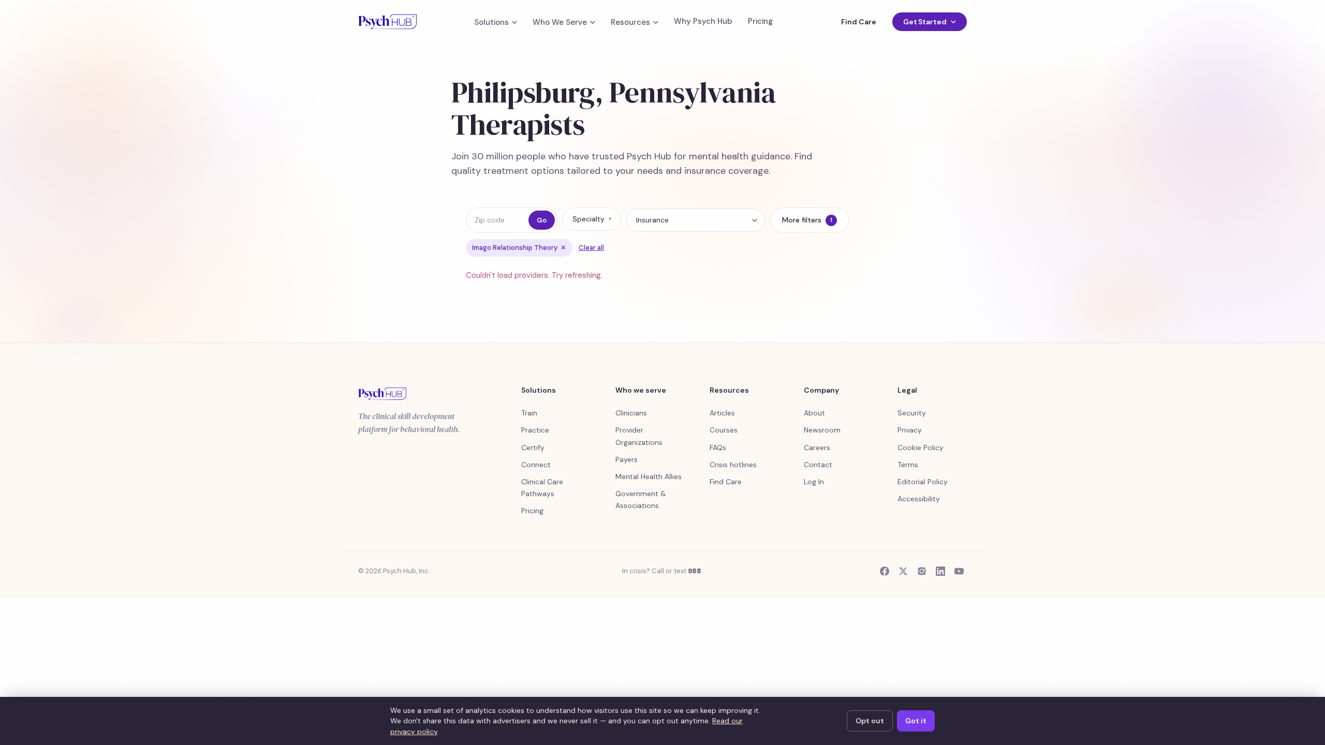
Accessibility (918, 498)
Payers (626, 459)
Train (529, 413)
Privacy (909, 430)
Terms (907, 464)
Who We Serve (560, 22)
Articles (722, 413)
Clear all (591, 247)
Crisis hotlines (733, 464)
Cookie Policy (920, 447)
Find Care (858, 21)
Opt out (870, 720)
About (814, 413)
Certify (532, 447)
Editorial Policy (922, 481)
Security (911, 413)
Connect (536, 464)
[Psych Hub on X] (903, 571)
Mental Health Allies (648, 476)
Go (542, 220)
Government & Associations (640, 499)
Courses (724, 430)
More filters (807, 220)
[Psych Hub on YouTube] (959, 571)
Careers (817, 447)
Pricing (760, 21)
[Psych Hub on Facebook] (884, 571)
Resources (630, 22)
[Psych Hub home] (387, 21)
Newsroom (822, 430)
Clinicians (631, 413)
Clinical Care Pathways (542, 487)
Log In (814, 481)
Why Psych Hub (703, 21)
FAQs (718, 447)
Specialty (591, 219)
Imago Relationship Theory (519, 247)
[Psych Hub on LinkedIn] (940, 571)
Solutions (491, 22)
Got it (915, 720)
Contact (818, 464)
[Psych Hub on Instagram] (922, 571)
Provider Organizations (638, 435)
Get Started (925, 21)
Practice (535, 430)
